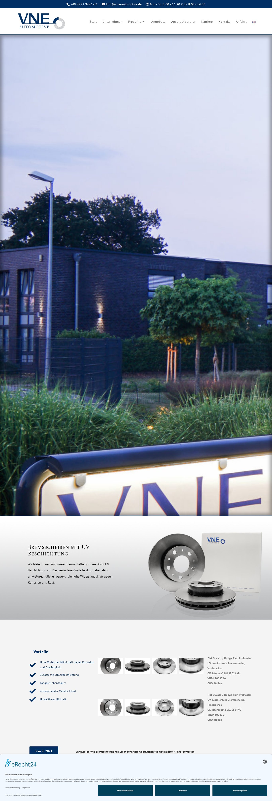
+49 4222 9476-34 (84, 4)
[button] (43, 751)
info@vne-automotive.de (124, 4)
